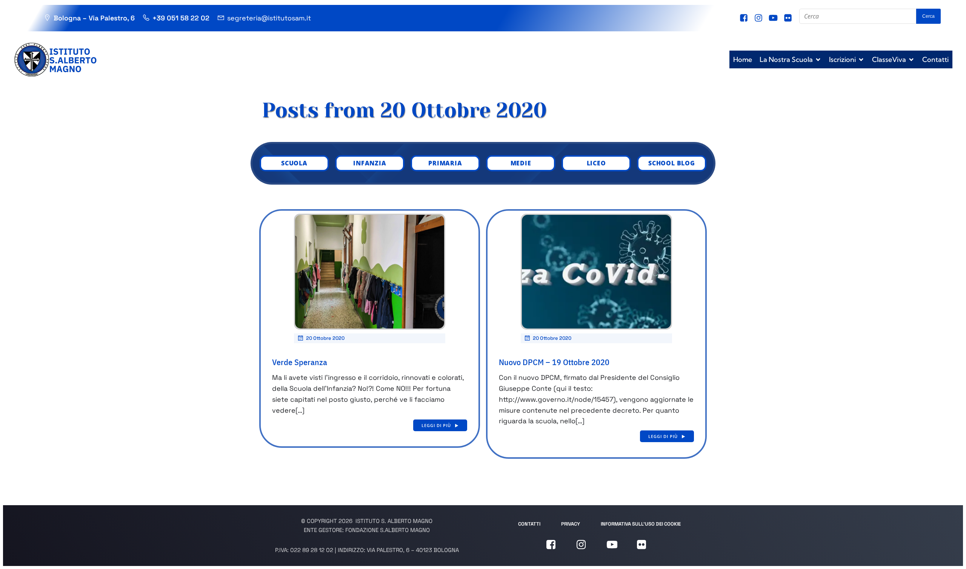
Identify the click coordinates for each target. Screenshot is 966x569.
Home (742, 59)
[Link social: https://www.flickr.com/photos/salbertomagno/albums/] (788, 18)
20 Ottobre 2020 (325, 338)
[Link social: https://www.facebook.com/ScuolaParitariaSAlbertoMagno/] (744, 18)
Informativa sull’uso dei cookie (641, 524)
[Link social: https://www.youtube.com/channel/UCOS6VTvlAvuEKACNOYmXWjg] (774, 18)
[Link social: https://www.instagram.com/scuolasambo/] (759, 18)
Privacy (570, 524)
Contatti (935, 59)
